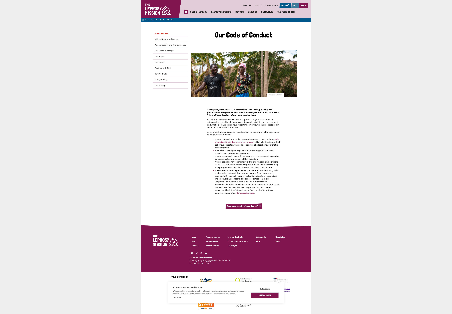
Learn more (177, 297)
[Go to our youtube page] (206, 253)
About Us (154, 20)
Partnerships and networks (238, 241)
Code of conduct (212, 246)
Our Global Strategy (164, 50)
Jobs (245, 5)
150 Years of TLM (286, 11)
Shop (295, 5)
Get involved (267, 11)
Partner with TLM (163, 68)
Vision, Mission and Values (166, 39)
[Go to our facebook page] (192, 253)
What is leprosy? (198, 11)
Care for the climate (235, 237)
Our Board (159, 56)
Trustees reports (213, 237)
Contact (258, 5)
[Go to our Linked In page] (201, 253)
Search (284, 5)
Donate (303, 5)
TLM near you (232, 246)
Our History (160, 85)
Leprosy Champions (221, 11)
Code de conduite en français (239, 142)
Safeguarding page (245, 193)
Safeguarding (161, 79)
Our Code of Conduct (167, 20)
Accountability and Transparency (170, 45)
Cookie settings (265, 289)
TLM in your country (271, 5)
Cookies (277, 241)
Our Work (239, 11)
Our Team (159, 62)
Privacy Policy (279, 237)
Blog (250, 5)
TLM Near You (161, 73)
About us (252, 11)
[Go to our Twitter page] (197, 253)
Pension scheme (212, 241)
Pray (258, 241)
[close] (278, 282)
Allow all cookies (265, 295)
